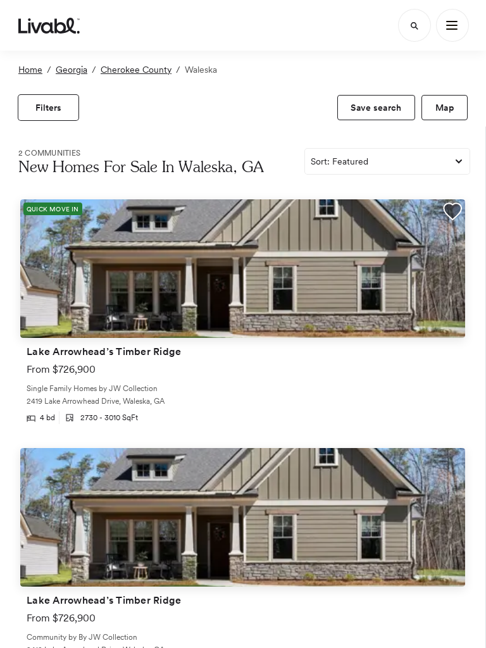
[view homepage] (49, 25)
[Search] (414, 25)
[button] (452, 212)
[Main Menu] (452, 25)
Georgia (71, 70)
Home (30, 70)
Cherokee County (136, 70)
